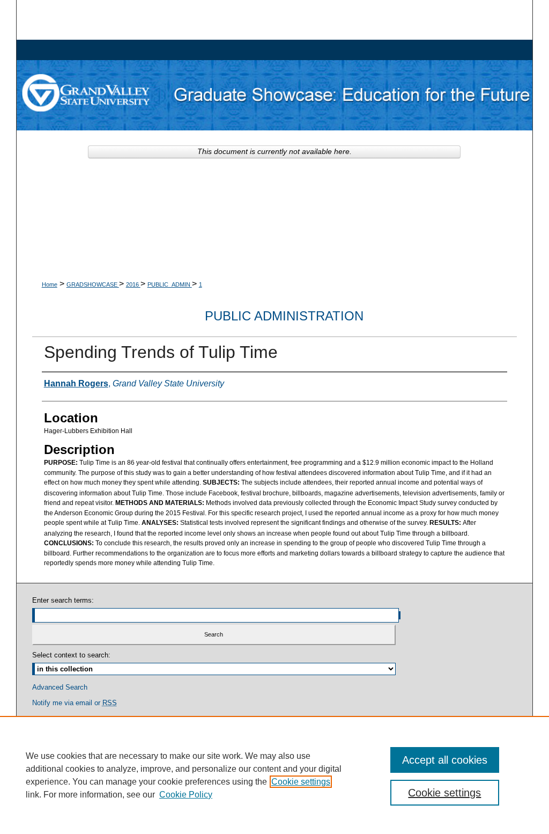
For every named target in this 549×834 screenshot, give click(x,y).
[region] (274, 775)
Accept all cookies (444, 760)
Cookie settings (300, 781)
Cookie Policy (185, 794)
